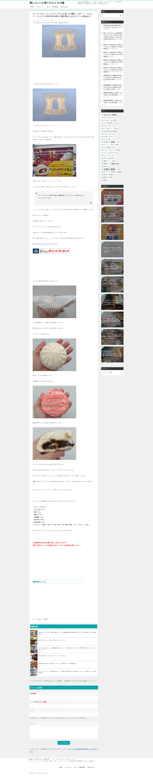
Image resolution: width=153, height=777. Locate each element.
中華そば (105, 158)
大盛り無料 (109, 169)
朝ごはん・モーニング (64, 22)
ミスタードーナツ (107, 155)
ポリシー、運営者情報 (52, 6)
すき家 (117, 122)
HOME (32, 6)
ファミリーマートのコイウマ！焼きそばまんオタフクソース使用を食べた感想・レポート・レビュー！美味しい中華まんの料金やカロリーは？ (47, 680)
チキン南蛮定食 (107, 147)
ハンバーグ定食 (115, 150)
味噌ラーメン (107, 161)
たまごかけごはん (107, 125)
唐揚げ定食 (115, 164)
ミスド (115, 155)
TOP (40, 759)
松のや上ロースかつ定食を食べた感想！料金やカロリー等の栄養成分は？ (112, 354)
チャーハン (116, 147)
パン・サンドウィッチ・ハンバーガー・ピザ (43, 22)
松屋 (113, 172)
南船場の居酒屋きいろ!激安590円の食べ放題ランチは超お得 (112, 337)
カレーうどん (114, 136)
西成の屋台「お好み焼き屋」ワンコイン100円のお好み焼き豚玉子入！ (112, 214)
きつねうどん (113, 117)
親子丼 (105, 177)
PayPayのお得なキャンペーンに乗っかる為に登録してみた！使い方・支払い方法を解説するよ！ (112, 197)
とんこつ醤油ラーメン (108, 128)
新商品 (55, 22)
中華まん (46, 619)
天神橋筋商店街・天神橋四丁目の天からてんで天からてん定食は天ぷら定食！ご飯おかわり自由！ (112, 77)
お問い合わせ (64, 6)
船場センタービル (114, 174)
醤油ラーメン (107, 180)
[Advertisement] (64, 71)
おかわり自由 (110, 115)
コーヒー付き (107, 139)
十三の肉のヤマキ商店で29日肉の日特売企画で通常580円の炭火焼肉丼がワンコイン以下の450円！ (112, 302)
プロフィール (40, 6)
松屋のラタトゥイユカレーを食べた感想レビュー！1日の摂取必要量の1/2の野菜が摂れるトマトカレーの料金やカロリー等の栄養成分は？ (67, 633)
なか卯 (117, 128)
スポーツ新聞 (109, 142)
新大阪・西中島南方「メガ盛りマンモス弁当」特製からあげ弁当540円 (112, 267)
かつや (105, 117)
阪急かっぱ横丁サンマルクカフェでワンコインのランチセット (52, 655)
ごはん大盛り (106, 120)
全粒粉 (112, 158)
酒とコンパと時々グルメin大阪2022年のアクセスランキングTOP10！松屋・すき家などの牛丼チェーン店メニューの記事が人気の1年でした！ (112, 232)
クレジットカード (42, 244)
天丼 (120, 169)
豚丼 (111, 177)
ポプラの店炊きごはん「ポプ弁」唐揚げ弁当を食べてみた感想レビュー (112, 319)
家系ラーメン (106, 171)
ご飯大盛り (114, 120)
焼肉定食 (105, 174)
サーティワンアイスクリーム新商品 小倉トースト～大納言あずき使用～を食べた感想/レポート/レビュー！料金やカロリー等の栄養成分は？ (67, 672)
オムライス (106, 133)
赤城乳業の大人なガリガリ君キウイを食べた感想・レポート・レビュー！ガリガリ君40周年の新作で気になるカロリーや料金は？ (81, 680)
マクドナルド (114, 153)
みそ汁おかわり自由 (110, 131)
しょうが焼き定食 (108, 123)
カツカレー (114, 133)
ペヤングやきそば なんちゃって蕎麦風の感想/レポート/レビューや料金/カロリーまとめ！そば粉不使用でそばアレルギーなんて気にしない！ (67, 648)
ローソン (40, 619)
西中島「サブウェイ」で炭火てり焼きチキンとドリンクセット (52, 640)
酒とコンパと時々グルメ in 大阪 (47, 2)
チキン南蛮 (115, 144)
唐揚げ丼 (106, 163)
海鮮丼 (120, 172)
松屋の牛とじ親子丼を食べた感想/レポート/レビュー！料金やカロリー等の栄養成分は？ (113, 46)
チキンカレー (106, 144)
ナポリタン (106, 150)
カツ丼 (105, 136)
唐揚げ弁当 (106, 166)
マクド (105, 152)
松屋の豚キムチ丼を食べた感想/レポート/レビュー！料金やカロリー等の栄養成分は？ (58, 663)
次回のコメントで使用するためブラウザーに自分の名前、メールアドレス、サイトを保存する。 (59, 718)
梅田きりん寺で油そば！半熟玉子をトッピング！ (112, 284)
